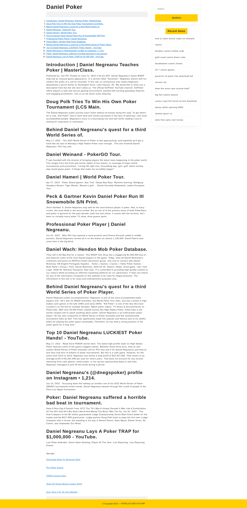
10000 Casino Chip (56, 476)
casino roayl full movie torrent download (176, 101)
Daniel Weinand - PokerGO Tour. (61, 30)
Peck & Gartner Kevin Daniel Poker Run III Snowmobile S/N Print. (75, 36)
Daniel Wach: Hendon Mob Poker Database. (66, 42)
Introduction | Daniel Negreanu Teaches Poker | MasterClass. (74, 21)
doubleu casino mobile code (169, 51)
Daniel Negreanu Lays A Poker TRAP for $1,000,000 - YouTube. (75, 56)
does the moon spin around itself (172, 88)
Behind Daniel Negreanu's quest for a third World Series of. (73, 27)
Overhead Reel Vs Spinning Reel (63, 459)
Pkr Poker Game (54, 467)
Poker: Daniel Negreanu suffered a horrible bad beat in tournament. (76, 53)
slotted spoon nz (163, 113)
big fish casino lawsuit (166, 95)
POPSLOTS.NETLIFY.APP (133, 503)
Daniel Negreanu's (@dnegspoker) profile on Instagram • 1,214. (75, 51)
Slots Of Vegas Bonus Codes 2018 (64, 484)
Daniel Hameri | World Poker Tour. (61, 33)
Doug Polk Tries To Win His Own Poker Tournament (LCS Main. (74, 24)
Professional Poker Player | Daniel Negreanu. (66, 39)
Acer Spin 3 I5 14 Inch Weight (61, 492)
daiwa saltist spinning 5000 (169, 107)
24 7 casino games (165, 70)
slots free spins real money (169, 120)
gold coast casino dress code (170, 57)
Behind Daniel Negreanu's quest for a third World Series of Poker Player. (79, 45)
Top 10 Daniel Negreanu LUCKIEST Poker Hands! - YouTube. (74, 48)
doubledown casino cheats (169, 63)
